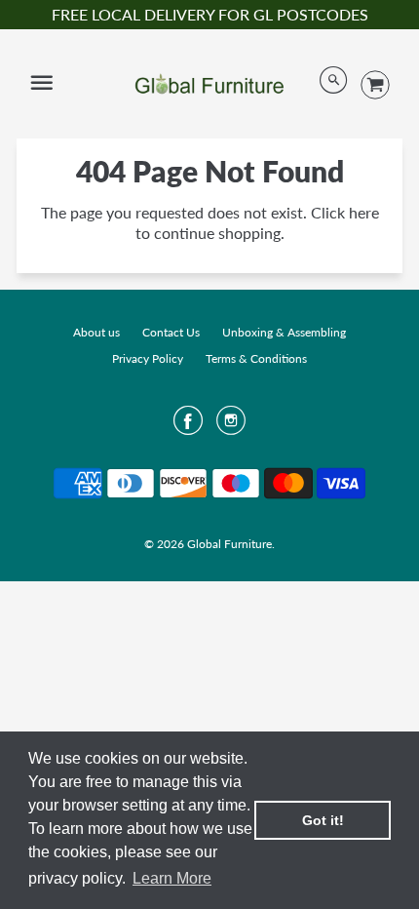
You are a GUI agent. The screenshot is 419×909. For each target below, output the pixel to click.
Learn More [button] (172, 878)
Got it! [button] (323, 820)
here (364, 212)
